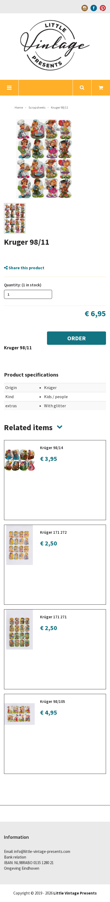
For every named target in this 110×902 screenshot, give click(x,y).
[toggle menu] (9, 88)
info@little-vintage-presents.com (42, 851)
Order (76, 338)
